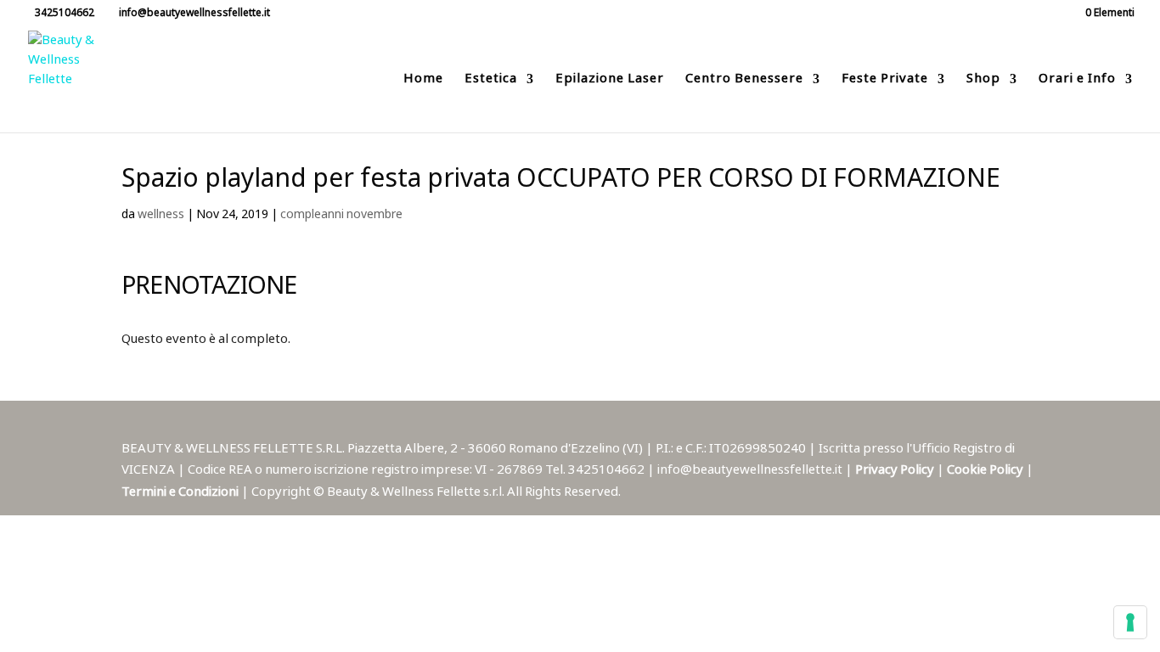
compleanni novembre (341, 214)
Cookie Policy (986, 470)
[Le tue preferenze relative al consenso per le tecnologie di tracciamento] (1130, 622)
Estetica (491, 81)
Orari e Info (1077, 81)
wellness (161, 214)
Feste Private (885, 81)
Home (423, 81)
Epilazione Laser (609, 81)
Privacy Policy (896, 470)
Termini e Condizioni (181, 492)
